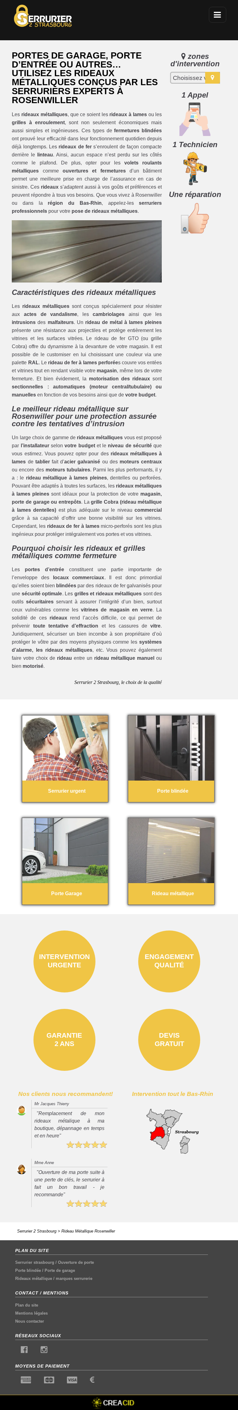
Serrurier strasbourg (34, 1262)
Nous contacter (29, 1321)
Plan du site (26, 1305)
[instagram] (44, 1351)
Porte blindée (28, 1270)
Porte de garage (60, 1270)
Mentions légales (31, 1313)
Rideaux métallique (33, 1278)
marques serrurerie (74, 1278)
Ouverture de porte (76, 1262)
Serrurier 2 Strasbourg (36, 1231)
